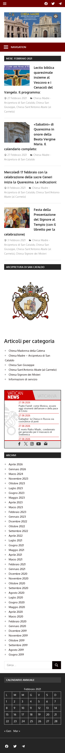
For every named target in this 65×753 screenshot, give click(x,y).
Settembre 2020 (18, 588)
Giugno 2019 (16, 654)
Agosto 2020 (16, 592)
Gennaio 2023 (17, 516)
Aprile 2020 (16, 611)
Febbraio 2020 (17, 621)
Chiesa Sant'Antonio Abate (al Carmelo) (33, 369)
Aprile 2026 (16, 464)
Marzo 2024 (16, 474)
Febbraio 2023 (17, 512)
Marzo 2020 (16, 616)
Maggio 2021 (16, 550)
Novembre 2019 (18, 635)
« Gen (7, 731)
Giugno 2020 (17, 602)
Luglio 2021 (15, 540)
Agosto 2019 (16, 650)
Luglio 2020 (16, 597)
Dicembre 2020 (18, 573)
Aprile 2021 (15, 554)
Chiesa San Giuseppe (21, 365)
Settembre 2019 (18, 645)
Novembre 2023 (18, 478)
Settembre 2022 (18, 531)
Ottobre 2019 (17, 640)
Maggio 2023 (17, 497)
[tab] (19, 395)
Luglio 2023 (16, 488)
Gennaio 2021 (17, 569)
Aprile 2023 (16, 502)
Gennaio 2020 (17, 626)
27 (47, 721)
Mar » (16, 731)
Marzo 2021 (15, 559)
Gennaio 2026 (17, 469)
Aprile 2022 (16, 535)
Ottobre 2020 (17, 583)
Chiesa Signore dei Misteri (31, 253)
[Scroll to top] (58, 746)
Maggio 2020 (17, 607)
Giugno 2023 (16, 493)
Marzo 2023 (16, 507)
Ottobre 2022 (17, 526)
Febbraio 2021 (17, 564)
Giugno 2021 (16, 545)
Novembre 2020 (18, 578)
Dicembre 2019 (18, 631)
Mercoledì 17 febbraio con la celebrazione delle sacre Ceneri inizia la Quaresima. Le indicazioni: (30, 177)
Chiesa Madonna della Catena (27, 350)
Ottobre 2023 (17, 483)
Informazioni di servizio (23, 379)
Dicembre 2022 (18, 521)
